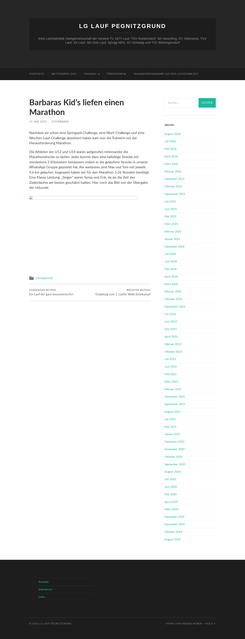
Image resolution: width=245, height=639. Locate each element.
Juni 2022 (170, 366)
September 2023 (174, 306)
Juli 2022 (170, 359)
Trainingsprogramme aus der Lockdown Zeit (166, 74)
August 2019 (172, 539)
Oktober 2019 (173, 531)
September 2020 (174, 464)
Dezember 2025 (174, 178)
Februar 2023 (172, 344)
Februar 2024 (172, 291)
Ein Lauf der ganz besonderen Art (51, 292)
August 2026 (172, 134)
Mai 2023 (170, 329)
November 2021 (174, 396)
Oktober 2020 (173, 456)
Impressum (45, 589)
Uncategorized (44, 278)
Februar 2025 (172, 231)
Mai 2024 (170, 269)
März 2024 (171, 284)
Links (42, 597)
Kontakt (44, 581)
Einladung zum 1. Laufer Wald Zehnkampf (122, 292)
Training (90, 74)
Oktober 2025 (173, 186)
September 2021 (174, 404)
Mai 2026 (170, 148)
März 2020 (171, 509)
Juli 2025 (170, 201)
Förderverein (116, 74)
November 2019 (174, 524)
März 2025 (171, 224)
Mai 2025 (170, 216)
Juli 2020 (170, 479)
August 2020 (172, 471)
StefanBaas (60, 121)
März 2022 (171, 381)
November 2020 (174, 449)
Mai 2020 (170, 494)
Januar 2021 (172, 434)
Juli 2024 (170, 254)
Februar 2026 (172, 171)
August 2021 (172, 411)
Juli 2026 (170, 141)
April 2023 (171, 336)
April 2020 (171, 501)
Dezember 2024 (174, 246)
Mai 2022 (170, 374)
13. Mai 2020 (38, 121)
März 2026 (171, 164)
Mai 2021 (170, 426)
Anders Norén (192, 624)
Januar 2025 (172, 239)
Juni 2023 (170, 321)
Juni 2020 (170, 486)
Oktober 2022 (173, 351)
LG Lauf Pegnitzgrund (122, 26)
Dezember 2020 (174, 441)
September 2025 (174, 194)
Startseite (36, 74)
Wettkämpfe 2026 (64, 74)
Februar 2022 (172, 389)
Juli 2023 (170, 314)
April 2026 (171, 156)
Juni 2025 (170, 209)
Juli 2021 (170, 419)
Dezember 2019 (174, 516)
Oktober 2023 (173, 299)
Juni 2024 (170, 261)
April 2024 (171, 276)
